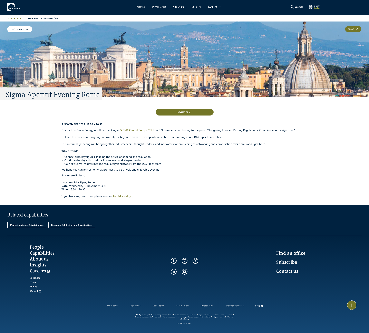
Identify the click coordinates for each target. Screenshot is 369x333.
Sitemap (257, 306)
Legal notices (135, 306)
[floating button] (351, 305)
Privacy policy (112, 306)
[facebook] (174, 261)
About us (178, 7)
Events (19, 18)
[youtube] (184, 272)
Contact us (287, 271)
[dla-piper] (14, 7)
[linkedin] (174, 272)
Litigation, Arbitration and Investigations (71, 225)
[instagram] (184, 261)
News (33, 282)
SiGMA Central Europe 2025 (137, 130)
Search (299, 7)
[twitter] (195, 261)
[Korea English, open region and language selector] (310, 7)
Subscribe (286, 262)
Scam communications (235, 306)
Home (10, 18)
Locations (35, 277)
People (140, 7)
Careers (212, 7)
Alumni (34, 291)
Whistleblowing (207, 306)
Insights (196, 7)
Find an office (290, 253)
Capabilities (159, 7)
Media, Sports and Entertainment (26, 225)
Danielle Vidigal (122, 196)
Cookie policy (158, 306)
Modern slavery (182, 306)
